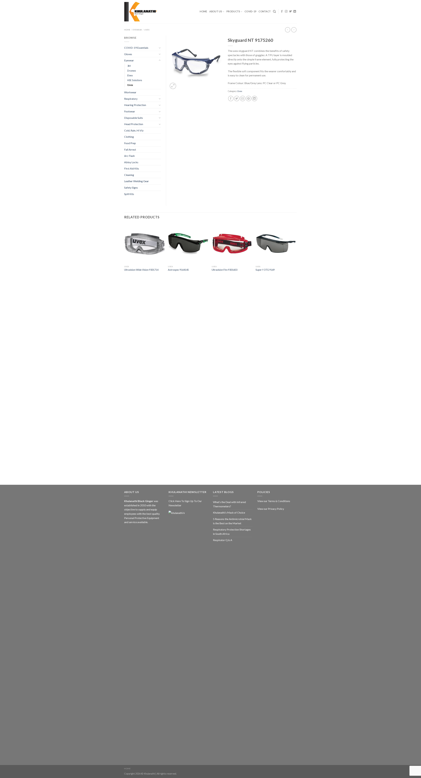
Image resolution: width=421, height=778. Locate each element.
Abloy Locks (131, 162)
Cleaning (129, 174)
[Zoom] (173, 86)
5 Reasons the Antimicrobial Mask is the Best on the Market (232, 521)
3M (129, 66)
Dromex (131, 70)
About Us (215, 11)
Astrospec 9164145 (178, 269)
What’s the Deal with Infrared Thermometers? (229, 504)
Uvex (146, 29)
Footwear (129, 111)
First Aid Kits (131, 168)
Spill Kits (129, 193)
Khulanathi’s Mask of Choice (229, 512)
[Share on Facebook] (231, 98)
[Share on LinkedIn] (254, 98)
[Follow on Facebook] (282, 11)
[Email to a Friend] (242, 98)
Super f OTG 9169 (265, 269)
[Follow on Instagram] (286, 11)
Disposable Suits (133, 117)
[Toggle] (159, 48)
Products (233, 11)
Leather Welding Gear (136, 181)
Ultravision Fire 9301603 (224, 269)
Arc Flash (129, 155)
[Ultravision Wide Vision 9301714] (144, 243)
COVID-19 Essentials (136, 47)
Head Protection (133, 124)
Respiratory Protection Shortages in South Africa (232, 531)
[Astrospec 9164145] (188, 243)
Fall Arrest (130, 149)
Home (203, 11)
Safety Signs (131, 187)
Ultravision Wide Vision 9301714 (141, 269)
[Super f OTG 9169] (276, 243)
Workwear (130, 92)
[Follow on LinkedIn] (294, 11)
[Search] (274, 11)
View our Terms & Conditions (273, 501)
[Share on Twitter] (236, 98)
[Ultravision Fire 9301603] (232, 243)
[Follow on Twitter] (290, 11)
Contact (265, 11)
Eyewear (137, 29)
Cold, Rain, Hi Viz (134, 130)
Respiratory (130, 98)
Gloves (128, 54)
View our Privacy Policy (270, 508)
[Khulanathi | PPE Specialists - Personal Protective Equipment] (140, 12)
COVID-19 (250, 11)
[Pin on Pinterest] (248, 98)
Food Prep (130, 143)
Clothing (129, 136)
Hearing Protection (135, 104)
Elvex (130, 75)
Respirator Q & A (222, 540)
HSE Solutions (134, 80)
